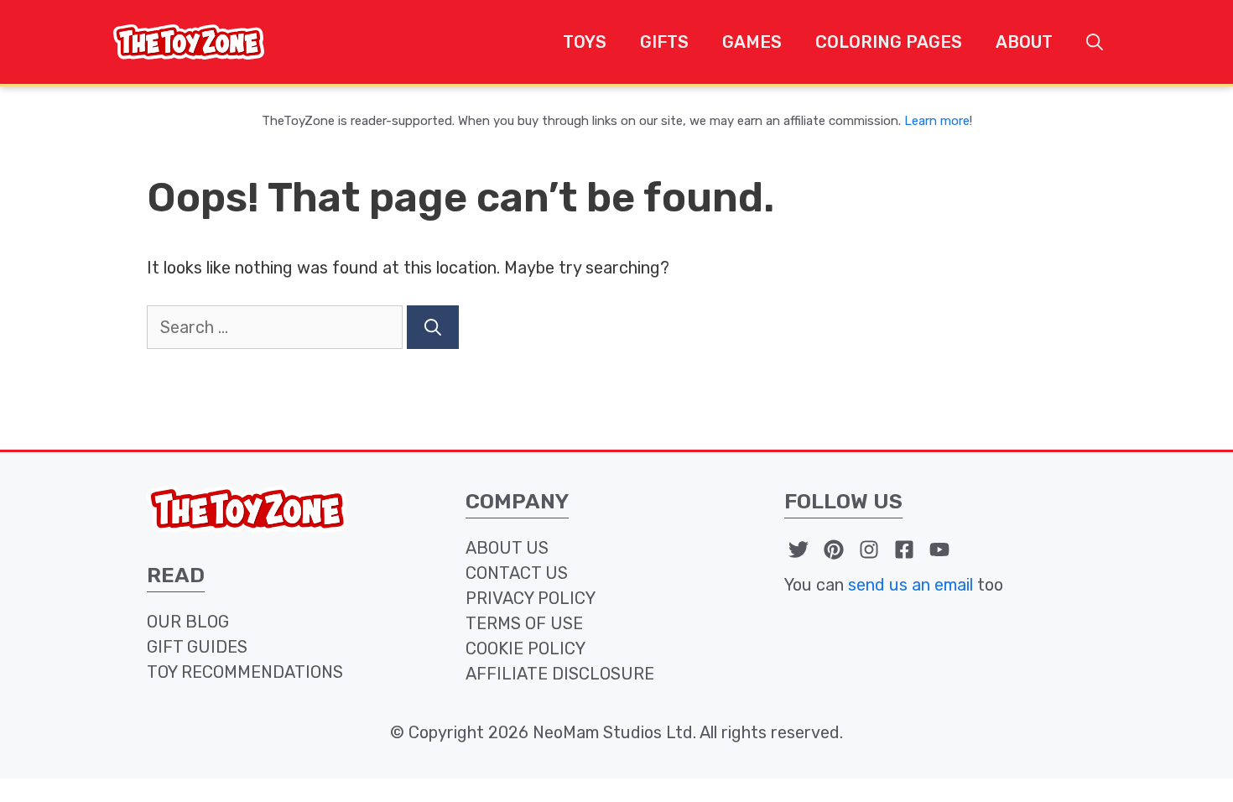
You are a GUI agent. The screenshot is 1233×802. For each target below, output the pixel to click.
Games (752, 42)
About (1024, 42)
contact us (517, 573)
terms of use (524, 623)
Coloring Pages (888, 42)
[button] (1094, 42)
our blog (188, 622)
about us (507, 548)
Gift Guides (197, 647)
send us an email (910, 585)
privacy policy (531, 598)
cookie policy (525, 648)
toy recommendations (245, 672)
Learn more (937, 120)
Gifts (664, 42)
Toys (584, 42)
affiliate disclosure (560, 674)
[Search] (433, 327)
